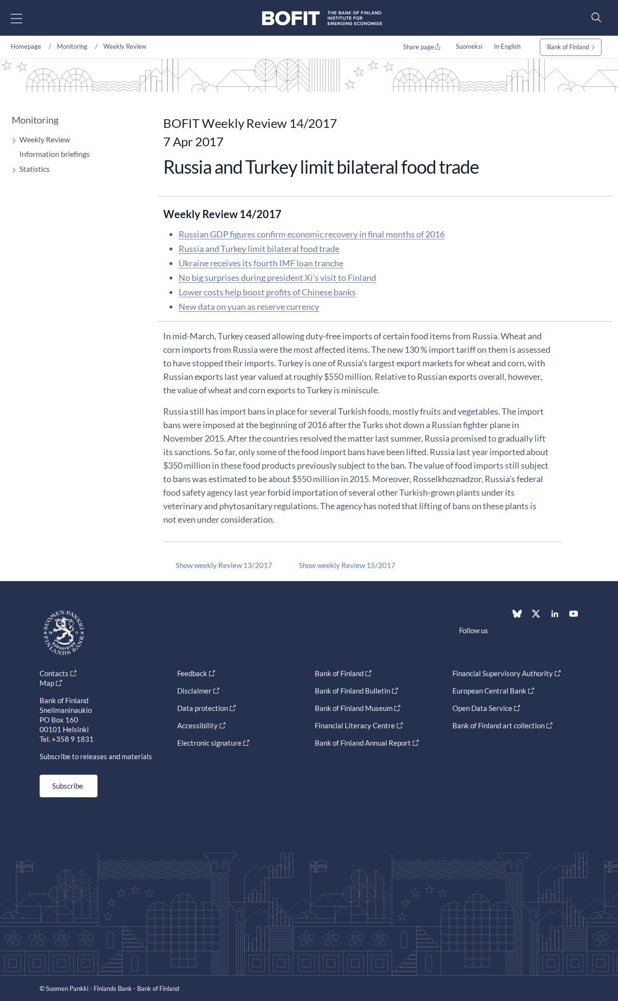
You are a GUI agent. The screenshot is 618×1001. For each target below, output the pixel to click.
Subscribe (67, 785)
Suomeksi (469, 46)
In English (507, 46)
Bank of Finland (568, 47)
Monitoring (72, 46)
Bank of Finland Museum (354, 708)
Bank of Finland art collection (498, 725)
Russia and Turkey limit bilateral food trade (259, 248)
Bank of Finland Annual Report (363, 742)
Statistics (34, 168)
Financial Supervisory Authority (502, 673)
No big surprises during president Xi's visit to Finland (277, 277)
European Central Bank (489, 690)
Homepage (26, 46)
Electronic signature (209, 742)
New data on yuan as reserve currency (249, 306)
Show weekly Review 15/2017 (347, 565)
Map (47, 683)
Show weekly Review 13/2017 (224, 565)
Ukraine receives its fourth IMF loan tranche (261, 263)
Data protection (202, 708)
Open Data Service (482, 708)
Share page (418, 47)
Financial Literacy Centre (355, 725)
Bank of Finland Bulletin (352, 690)
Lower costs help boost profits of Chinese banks (267, 292)
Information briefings (54, 153)
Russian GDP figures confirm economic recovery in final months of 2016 (312, 234)
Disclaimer (194, 690)
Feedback (192, 673)
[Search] (594, 17)
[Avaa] (11, 140)
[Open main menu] (25, 18)
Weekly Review (124, 46)
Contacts (54, 673)
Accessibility (197, 725)
